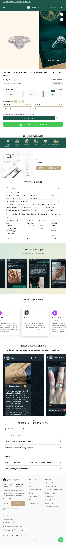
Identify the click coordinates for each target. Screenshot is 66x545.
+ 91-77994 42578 (17, 530)
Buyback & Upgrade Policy (54, 490)
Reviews (32, 483)
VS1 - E (53, 94)
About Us (32, 479)
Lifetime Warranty (51, 483)
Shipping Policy (50, 493)
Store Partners (34, 503)
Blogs (31, 493)
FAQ (30, 486)
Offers (31, 500)
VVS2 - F (33, 94)
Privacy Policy (49, 496)
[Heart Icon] (58, 7)
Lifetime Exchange (51, 486)
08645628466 (17, 526)
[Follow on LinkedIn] (21, 536)
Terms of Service (51, 503)
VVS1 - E (13, 94)
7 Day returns (49, 479)
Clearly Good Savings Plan (54, 500)
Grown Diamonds (35, 490)
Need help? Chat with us (35, 124)
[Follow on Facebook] (3, 536)
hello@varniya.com (9, 522)
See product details (57, 83)
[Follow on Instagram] (8, 536)
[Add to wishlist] (57, 118)
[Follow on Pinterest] (12, 536)
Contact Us (33, 496)
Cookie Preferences (52, 507)
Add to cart (28, 118)
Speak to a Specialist (48, 168)
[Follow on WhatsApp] (26, 536)
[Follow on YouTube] (17, 536)
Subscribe (18, 503)
